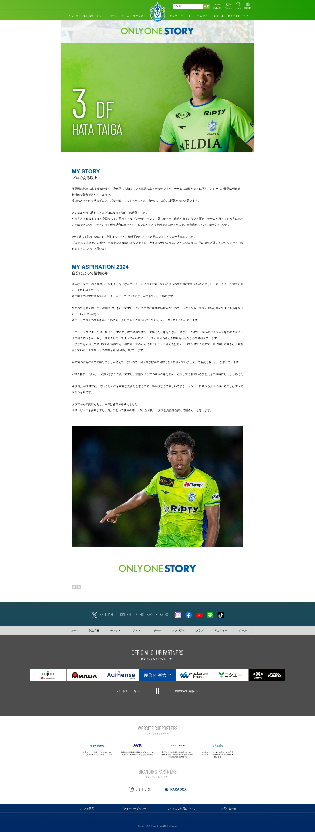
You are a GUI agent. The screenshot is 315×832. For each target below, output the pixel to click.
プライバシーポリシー (134, 808)
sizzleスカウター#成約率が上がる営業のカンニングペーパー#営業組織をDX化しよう (217, 754)
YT (199, 614)
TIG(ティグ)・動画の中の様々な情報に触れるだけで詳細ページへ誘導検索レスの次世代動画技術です (177, 754)
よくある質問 (86, 808)
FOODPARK (146, 614)
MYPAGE (217, 8)
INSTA (178, 614)
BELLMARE (107, 614)
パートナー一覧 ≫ (128, 691)
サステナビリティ (238, 16)
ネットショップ (105, 754)
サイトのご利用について (181, 808)
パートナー (187, 16)
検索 (206, 6)
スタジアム (139, 16)
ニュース (73, 16)
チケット (228, 8)
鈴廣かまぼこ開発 (90, 752)
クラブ (173, 16)
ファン (114, 16)
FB (188, 614)
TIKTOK (221, 614)
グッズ (238, 8)
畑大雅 (76, 587)
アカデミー (203, 16)
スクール (218, 16)
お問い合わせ (228, 808)
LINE (210, 614)
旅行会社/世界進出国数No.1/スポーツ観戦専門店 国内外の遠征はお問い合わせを (137, 754)
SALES (164, 614)
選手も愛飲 (92, 754)
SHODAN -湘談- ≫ (186, 691)
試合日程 (88, 16)
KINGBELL (126, 614)
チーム (125, 16)
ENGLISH (248, 8)
